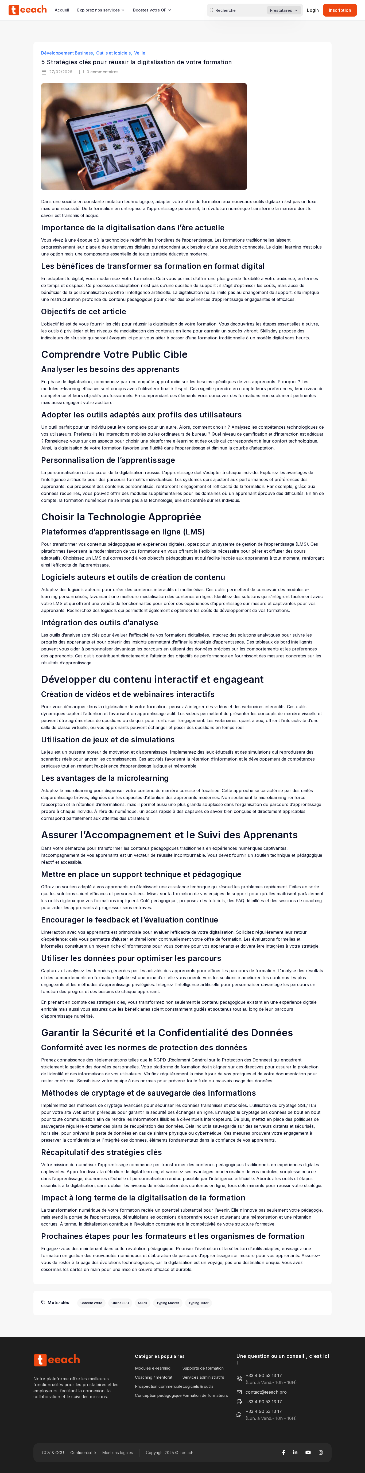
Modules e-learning (152, 1368)
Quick (142, 1303)
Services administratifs (203, 1377)
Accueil (62, 10)
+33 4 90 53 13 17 (264, 1375)
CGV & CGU (53, 1452)
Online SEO (120, 1303)
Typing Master (167, 1303)
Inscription (340, 10)
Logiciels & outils (198, 1386)
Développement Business (67, 53)
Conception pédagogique (158, 1395)
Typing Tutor (198, 1303)
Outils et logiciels (113, 53)
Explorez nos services (98, 10)
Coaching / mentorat (153, 1377)
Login (313, 10)
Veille (139, 53)
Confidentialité (83, 1452)
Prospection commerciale (159, 1386)
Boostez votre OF (149, 10)
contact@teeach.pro (266, 1392)
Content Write (91, 1303)
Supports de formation (203, 1368)
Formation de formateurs (205, 1395)
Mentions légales (117, 1452)
